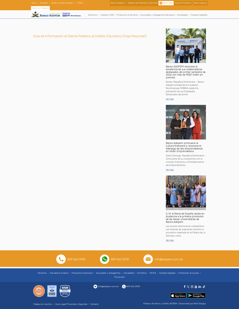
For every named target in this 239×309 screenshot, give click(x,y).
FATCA (153, 273)
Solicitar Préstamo (183, 3)
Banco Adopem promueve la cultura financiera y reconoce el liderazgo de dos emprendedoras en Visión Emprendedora (184, 147)
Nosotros (92, 15)
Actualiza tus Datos (59, 273)
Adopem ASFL (108, 15)
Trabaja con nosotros (42, 304)
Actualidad (182, 15)
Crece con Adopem (40, 8)
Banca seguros (200, 3)
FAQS (80, 3)
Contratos (142, 273)
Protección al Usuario (189, 273)
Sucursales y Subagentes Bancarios (157, 15)
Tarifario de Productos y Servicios (143, 3)
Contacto (44, 3)
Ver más (170, 99)
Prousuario (119, 277)
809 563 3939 (76, 259)
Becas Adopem (117, 3)
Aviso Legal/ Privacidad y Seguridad (71, 304)
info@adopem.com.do (168, 259)
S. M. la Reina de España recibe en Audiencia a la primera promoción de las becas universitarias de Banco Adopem (185, 217)
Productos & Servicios (127, 15)
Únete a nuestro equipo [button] (62, 3)
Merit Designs (200, 303)
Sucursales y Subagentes (108, 273)
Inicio (34, 3)
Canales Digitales (199, 15)
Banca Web (168, 3)
